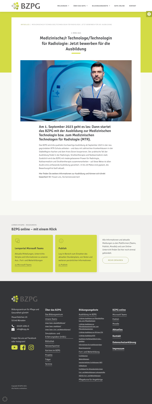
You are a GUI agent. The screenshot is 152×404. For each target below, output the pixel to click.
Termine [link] (48, 364)
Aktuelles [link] (25, 24)
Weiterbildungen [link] (84, 359)
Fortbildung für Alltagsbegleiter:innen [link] (91, 369)
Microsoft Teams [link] (119, 314)
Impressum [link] (118, 348)
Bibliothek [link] (49, 341)
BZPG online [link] (119, 6)
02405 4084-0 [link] (23, 326)
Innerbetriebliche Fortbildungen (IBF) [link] (90, 362)
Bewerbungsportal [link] (85, 348)
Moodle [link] (115, 323)
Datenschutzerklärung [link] (124, 342)
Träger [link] (48, 359)
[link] (149, 14)
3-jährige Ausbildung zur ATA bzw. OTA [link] (91, 332)
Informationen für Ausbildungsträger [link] (90, 345)
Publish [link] (115, 319)
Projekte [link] (48, 355)
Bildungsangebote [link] (100, 6)
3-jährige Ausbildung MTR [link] (87, 336)
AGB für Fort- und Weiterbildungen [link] (90, 376)
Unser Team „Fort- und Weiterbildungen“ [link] (58, 329)
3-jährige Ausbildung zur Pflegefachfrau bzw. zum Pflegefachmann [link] (91, 319)
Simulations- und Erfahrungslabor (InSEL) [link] (55, 335)
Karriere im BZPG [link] (52, 350)
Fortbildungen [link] (83, 356)
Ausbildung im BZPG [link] (88, 314)
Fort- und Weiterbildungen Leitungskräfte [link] (92, 372)
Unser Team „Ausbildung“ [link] (53, 326)
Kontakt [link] (132, 6)
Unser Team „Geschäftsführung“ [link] (55, 323)
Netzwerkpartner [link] (52, 346)
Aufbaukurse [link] (83, 366)
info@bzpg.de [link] (23, 329)
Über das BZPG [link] (79, 6)
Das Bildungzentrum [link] (54, 314)
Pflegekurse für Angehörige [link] (91, 379)
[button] (5, 399)
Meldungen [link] (62, 6)
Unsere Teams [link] (51, 319)
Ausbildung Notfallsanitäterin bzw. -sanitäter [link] (90, 340)
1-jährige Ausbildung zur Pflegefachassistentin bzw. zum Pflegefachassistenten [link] (89, 326)
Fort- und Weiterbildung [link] (89, 352)
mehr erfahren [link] (115, 260)
